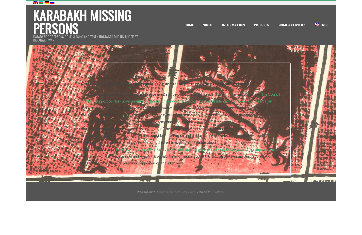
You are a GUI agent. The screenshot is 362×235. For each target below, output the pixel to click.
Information (233, 25)
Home (189, 25)
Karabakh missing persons (82, 21)
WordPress (218, 191)
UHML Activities (292, 25)
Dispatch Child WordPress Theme (176, 191)
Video (208, 25)
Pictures (261, 25)
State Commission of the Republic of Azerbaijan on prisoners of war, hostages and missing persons (195, 149)
